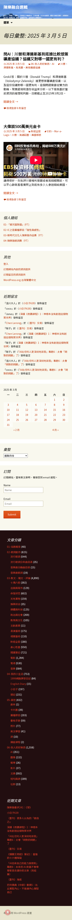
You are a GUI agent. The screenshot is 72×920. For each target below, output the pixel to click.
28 (45, 420)
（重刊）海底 (14, 879)
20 (36, 414)
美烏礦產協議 (33, 67)
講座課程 (15, 742)
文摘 (12, 773)
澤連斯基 (8, 67)
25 (17, 420)
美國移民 (36, 135)
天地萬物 (15, 598)
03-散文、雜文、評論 (18, 578)
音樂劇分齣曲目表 (20, 567)
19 (26, 414)
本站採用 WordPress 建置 (17, 913)
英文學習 (15, 731)
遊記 (12, 694)
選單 (6, 22)
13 (36, 409)
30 (63, 420)
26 (26, 420)
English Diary (18, 683)
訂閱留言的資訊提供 (14, 274)
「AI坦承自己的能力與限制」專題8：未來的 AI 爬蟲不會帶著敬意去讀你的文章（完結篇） (23, 868)
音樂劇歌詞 (16, 572)
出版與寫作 (16, 588)
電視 (12, 663)
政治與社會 (16, 615)
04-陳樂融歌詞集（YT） (16, 240)
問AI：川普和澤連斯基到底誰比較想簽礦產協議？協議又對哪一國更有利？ (35, 56)
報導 (12, 762)
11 (17, 409)
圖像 (12, 757)
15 (54, 409)
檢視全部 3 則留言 (16, 199)
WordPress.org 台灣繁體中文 (19, 280)
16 (63, 409)
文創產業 (15, 625)
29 (54, 420)
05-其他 (11, 700)
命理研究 (15, 593)
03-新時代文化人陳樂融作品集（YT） (24, 235)
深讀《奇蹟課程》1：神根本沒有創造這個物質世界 (22, 828)
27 (36, 420)
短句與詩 (15, 778)
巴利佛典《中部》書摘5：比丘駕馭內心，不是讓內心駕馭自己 (23, 888)
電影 (12, 657)
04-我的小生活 (15, 674)
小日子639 (29, 303)
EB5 (49, 131)
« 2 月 (16, 430)
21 (45, 414)
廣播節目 (15, 715)
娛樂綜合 (15, 604)
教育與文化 (16, 620)
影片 (12, 768)
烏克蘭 (19, 67)
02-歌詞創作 (14, 552)
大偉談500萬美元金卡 (22, 126)
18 (17, 414)
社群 (12, 784)
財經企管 (36, 131)
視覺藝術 (15, 636)
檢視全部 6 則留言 (16, 108)
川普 (62, 64)
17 (8, 414)
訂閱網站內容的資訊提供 (16, 269)
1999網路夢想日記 (20, 678)
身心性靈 (15, 647)
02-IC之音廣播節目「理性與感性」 (22, 230)
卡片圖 (14, 709)
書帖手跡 (15, 720)
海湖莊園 (24, 135)
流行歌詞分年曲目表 (21, 562)
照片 (12, 726)
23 (63, 414)
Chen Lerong (13, 323)
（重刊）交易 (35, 323)
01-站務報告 (14, 546)
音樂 (12, 668)
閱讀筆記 (15, 652)
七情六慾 (15, 582)
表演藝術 (15, 631)
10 (8, 409)
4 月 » (55, 430)
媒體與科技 (16, 609)
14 (45, 409)
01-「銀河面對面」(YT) (16, 224)
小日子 (14, 689)
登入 (5, 264)
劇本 (12, 704)
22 (54, 414)
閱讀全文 (10, 101)
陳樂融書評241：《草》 (19, 807)
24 (8, 420)
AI (53, 64)
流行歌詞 (15, 556)
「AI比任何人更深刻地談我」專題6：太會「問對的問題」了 (23, 839)
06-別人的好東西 (40, 64)
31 (8, 425)
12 (26, 409)
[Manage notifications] (7, 912)
